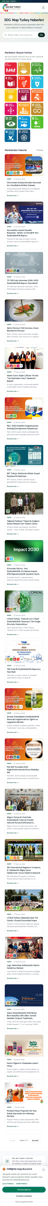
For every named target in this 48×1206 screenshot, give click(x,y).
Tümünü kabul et (24, 1190)
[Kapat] (44, 1170)
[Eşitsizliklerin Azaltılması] (11, 109)
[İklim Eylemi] (11, 122)
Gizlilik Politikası (21, 1184)
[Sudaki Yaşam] (24, 122)
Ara (41, 35)
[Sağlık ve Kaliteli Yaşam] (37, 68)
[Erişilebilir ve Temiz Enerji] (11, 95)
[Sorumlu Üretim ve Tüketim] (37, 109)
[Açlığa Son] (24, 68)
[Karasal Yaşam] (37, 122)
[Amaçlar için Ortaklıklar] (24, 135)
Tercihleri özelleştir (24, 1196)
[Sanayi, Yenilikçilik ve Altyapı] (37, 95)
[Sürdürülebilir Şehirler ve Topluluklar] (24, 109)
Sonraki (35, 1140)
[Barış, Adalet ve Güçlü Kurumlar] (11, 135)
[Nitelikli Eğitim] (11, 82)
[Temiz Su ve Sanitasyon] (37, 82)
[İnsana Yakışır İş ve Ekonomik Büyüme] (24, 95)
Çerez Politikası (8, 1184)
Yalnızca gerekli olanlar (24, 1202)
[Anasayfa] (11, 7)
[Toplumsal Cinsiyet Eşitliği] (24, 82)
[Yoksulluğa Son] (11, 68)
